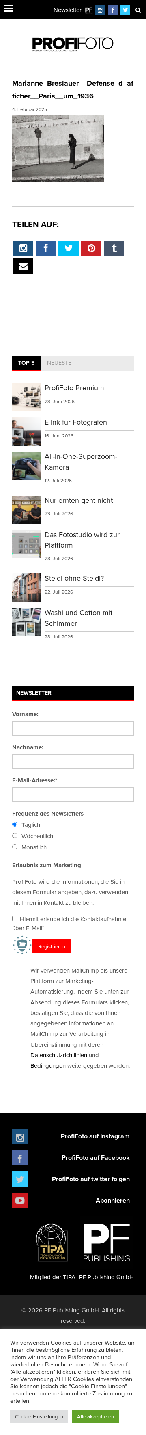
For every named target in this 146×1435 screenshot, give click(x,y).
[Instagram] (100, 10)
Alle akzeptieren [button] (95, 1416)
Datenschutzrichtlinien (58, 1055)
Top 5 (26, 363)
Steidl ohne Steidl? (74, 578)
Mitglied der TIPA (52, 1277)
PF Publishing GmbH (106, 1277)
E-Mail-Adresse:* (34, 780)
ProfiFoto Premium (74, 388)
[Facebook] (113, 10)
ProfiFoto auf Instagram (95, 1136)
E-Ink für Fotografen (76, 422)
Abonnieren (113, 1200)
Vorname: (25, 714)
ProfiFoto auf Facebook (96, 1157)
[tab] (26, 363)
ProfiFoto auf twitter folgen (91, 1179)
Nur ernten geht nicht (79, 500)
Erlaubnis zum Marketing (46, 865)
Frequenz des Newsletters (48, 813)
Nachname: (27, 747)
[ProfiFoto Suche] (138, 10)
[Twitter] (125, 10)
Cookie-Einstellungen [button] (39, 1416)
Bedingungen (48, 1065)
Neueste (59, 363)
